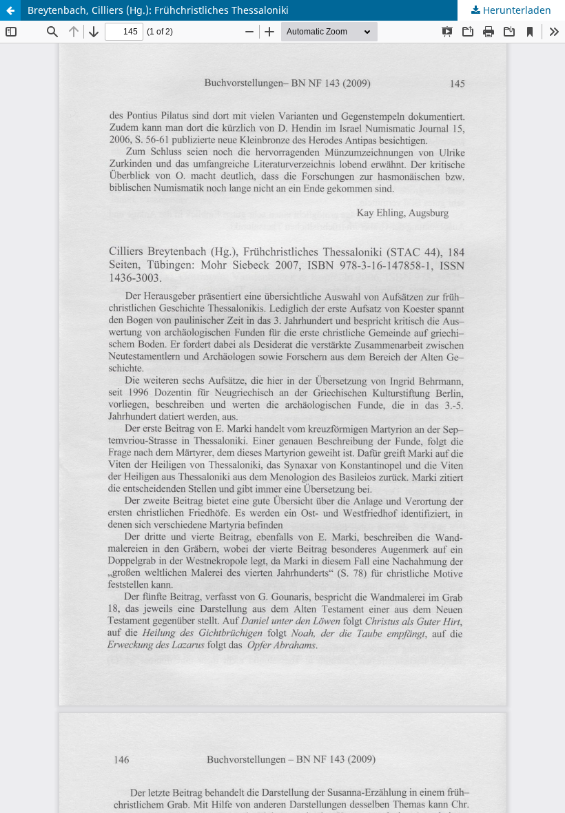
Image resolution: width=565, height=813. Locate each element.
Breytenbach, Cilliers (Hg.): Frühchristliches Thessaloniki (158, 10)
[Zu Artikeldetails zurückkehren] (10, 10)
